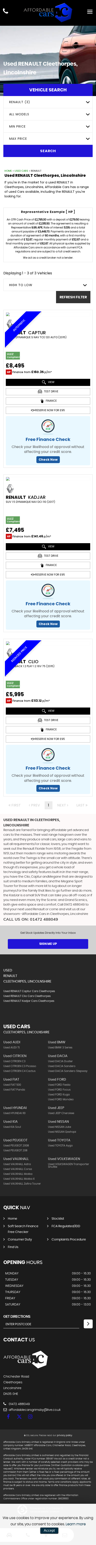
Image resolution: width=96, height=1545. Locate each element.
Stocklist (58, 1218)
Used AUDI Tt (11, 1047)
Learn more (76, 1524)
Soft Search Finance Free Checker (23, 1229)
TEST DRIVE (50, 391)
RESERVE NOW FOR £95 (49, 410)
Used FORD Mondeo (61, 1099)
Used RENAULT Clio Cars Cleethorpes (27, 996)
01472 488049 (19, 1404)
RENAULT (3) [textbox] (19, 102)
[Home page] (48, 13)
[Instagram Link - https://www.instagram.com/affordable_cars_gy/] (30, 1417)
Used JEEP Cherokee (61, 1113)
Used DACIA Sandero (61, 1066)
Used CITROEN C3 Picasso (19, 1066)
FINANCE (51, 401)
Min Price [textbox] (17, 126)
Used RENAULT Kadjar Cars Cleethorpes (28, 1001)
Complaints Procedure (69, 1239)
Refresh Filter (73, 297)
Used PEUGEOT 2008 (16, 1145)
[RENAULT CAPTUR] (48, 314)
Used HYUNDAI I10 (14, 1113)
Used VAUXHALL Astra (17, 1164)
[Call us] (5, 12)
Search (48, 151)
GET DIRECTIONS (16, 1316)
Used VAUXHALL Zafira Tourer (22, 1183)
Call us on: (30, 919)
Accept (49, 1530)
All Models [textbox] (19, 114)
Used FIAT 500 (12, 1084)
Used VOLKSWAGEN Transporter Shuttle (68, 1165)
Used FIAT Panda (14, 1089)
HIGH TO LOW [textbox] (20, 285)
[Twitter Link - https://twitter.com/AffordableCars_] (19, 1417)
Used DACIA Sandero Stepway (68, 1071)
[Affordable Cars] (25, 1367)
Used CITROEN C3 (14, 1061)
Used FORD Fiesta (59, 1084)
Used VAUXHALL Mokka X (19, 1178)
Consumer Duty (20, 1239)
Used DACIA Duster (60, 1061)
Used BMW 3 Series (60, 1047)
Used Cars (21, 171)
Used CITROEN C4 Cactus (19, 1071)
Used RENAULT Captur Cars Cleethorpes (29, 991)
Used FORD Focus (59, 1089)
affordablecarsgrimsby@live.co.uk (34, 1409)
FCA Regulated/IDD (66, 1226)
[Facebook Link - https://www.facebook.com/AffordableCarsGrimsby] (8, 1417)
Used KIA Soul (12, 1127)
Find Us (13, 1247)
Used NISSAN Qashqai (62, 1131)
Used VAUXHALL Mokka (17, 1174)
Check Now (48, 459)
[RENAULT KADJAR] (48, 479)
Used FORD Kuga (59, 1094)
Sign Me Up (48, 943)
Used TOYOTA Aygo (60, 1145)
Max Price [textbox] (18, 138)
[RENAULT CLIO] (48, 643)
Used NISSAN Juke (59, 1127)
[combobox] (48, 102)
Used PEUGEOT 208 (15, 1150)
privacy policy (64, 1435)
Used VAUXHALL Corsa (17, 1169)
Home (8, 171)
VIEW (50, 382)
